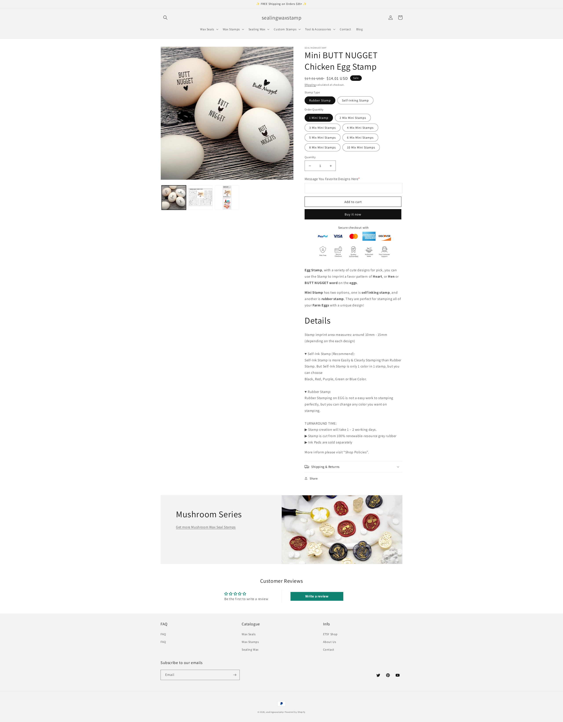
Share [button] (314, 478)
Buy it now (353, 214)
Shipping (310, 84)
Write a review (316, 596)
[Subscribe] (234, 675)
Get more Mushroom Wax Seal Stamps (206, 527)
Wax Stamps (250, 642)
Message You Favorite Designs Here (332, 179)
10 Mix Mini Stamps (361, 147)
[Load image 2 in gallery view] (200, 197)
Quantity (310, 157)
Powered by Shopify (295, 712)
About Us (329, 642)
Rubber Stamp (320, 100)
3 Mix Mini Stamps (322, 128)
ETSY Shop (330, 634)
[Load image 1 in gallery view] (174, 197)
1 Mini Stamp (318, 118)
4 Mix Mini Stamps (360, 128)
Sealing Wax (250, 649)
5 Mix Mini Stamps (322, 137)
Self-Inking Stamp (355, 100)
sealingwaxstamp (275, 712)
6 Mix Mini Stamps (360, 137)
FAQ (163, 634)
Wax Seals (249, 634)
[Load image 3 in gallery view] (227, 197)
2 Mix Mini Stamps (353, 118)
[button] (165, 17)
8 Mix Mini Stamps (322, 147)
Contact (328, 649)
